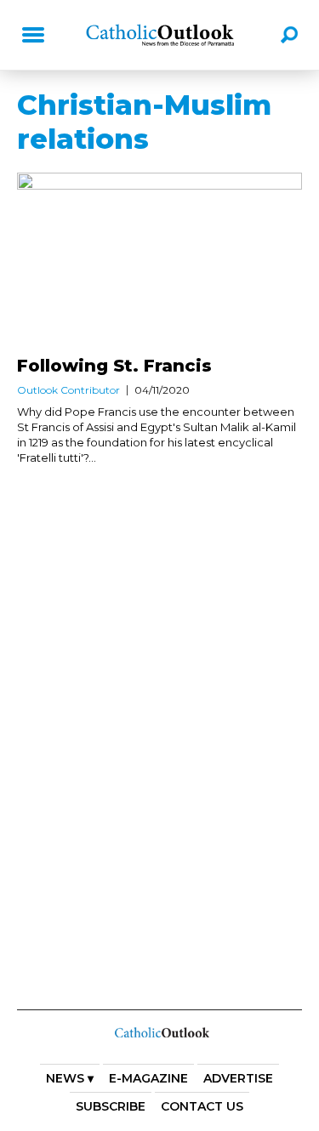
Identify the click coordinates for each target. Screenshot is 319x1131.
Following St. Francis (114, 365)
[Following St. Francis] (159, 261)
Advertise (238, 1078)
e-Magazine (148, 1078)
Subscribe (110, 1106)
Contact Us (202, 1106)
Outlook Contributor (68, 390)
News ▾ (70, 1078)
